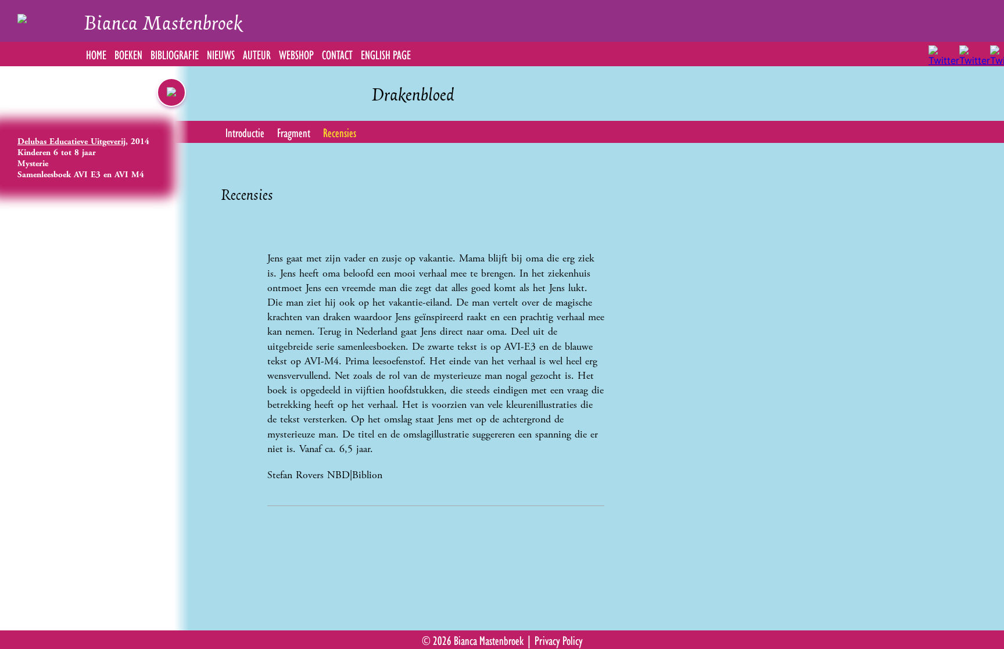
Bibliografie (174, 54)
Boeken (128, 54)
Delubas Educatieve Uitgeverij (71, 141)
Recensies (339, 132)
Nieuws (221, 54)
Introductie (244, 132)
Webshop (296, 54)
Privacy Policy (559, 639)
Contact (337, 54)
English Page (386, 54)
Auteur (257, 54)
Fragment (293, 132)
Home (96, 54)
